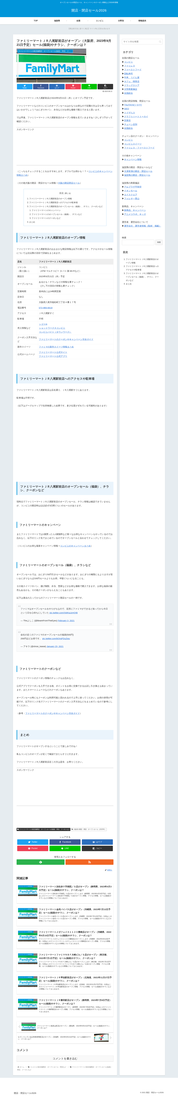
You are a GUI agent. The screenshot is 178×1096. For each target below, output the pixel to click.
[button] (160, 41)
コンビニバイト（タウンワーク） (55, 332)
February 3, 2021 (66, 620)
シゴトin (43, 324)
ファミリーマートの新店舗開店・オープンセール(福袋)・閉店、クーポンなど (44, 829)
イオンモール (130, 191)
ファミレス (129, 66)
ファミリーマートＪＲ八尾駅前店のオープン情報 (50, 198)
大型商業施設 (130, 89)
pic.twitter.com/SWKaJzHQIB (64, 613)
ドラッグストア (131, 85)
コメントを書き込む (65, 1058)
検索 (124, 237)
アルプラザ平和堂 (133, 187)
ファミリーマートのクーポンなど (46, 218)
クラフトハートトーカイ (136, 116)
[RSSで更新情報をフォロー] (89, 862)
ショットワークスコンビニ (52, 328)
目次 (61, 193)
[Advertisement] (65, 148)
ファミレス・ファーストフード (139, 148)
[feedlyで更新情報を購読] (41, 862)
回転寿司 (128, 73)
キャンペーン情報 (133, 159)
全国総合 (128, 93)
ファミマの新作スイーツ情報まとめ (56, 347)
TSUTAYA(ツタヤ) (133, 105)
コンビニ (128, 62)
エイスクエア (130, 194)
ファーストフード (133, 69)
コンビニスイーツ (133, 144)
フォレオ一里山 (131, 198)
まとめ (32, 222)
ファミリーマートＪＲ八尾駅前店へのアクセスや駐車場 (53, 202)
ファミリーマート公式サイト (53, 352)
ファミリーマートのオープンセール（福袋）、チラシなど (57, 214)
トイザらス (129, 113)
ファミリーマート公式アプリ (53, 356)
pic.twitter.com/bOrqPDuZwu (56, 638)
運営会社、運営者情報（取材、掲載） (142, 226)
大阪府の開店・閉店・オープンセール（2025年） (90, 829)
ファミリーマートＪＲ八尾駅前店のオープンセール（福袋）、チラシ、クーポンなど (66, 206)
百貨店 (127, 120)
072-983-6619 (45, 308)
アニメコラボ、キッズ (135, 214)
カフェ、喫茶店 (131, 81)
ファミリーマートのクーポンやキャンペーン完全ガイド (66, 339)
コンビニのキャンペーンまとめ (75, 546)
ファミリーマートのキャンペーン (46, 210)
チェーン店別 (130, 124)
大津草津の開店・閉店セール (138, 171)
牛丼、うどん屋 (131, 77)
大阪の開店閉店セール (69, 183)
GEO (126, 109)
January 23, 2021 (55, 646)
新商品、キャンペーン (135, 210)
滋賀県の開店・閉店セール (137, 175)
